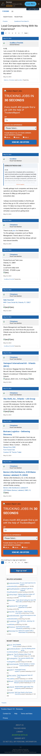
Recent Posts (18, 17)
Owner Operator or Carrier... (27, 664)
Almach (16, 682)
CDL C (26, 137)
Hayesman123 (22, 607)
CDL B (17, 137)
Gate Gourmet (8, 300)
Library (19, 732)
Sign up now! (21, 571)
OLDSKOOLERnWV (12, 652)
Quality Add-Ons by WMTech (20, 751)
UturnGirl (17, 694)
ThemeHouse (32, 752)
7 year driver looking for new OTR (26, 600)
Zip (5, 117)
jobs (14, 231)
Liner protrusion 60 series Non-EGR (24, 681)
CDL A (8, 137)
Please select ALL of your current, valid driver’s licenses (17, 134)
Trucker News (20, 728)
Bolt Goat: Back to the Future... (24, 692)
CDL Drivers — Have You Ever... (24, 611)
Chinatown (12, 80)
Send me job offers (20, 142)
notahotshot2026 (12, 586)
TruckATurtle (10, 624)
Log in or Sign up (33, 9)
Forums (5, 11)
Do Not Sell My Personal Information (19, 742)
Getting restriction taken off (26, 594)
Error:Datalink (17, 644)
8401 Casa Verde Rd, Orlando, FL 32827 (17, 302)
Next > (26, 33)
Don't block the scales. (23, 627)
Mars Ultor (19, 601)
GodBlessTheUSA (16, 43)
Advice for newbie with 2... (26, 630)
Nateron (6, 80)
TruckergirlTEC (11, 661)
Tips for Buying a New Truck (22, 654)
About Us (20, 725)
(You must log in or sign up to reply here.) (13, 560)
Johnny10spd (22, 596)
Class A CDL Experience (13, 125)
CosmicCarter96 (24, 665)
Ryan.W (16, 656)
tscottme (20, 80)
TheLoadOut (10, 678)
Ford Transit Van (9, 450)
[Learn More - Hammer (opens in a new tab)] (20, 4)
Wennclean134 (23, 632)
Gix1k (14, 646)
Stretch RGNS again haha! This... (24, 686)
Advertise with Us (20, 735)
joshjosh (17, 688)
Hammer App (19, 738)
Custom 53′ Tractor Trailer (12, 452)
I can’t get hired (22, 606)
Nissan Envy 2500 (9, 447)
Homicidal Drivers (20, 669)
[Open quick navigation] (37, 21)
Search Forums (7, 17)
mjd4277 (17, 671)
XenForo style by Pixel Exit (20, 749)
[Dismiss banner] (38, 4)
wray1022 (18, 613)
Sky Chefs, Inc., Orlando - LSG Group (19, 399)
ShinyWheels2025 (12, 592)
